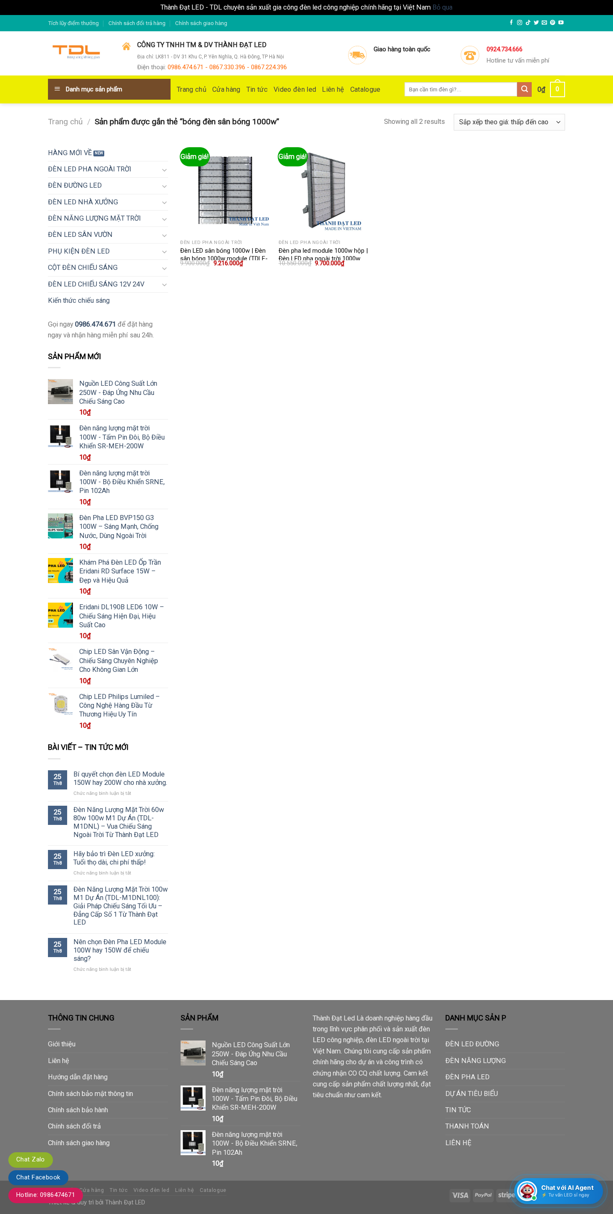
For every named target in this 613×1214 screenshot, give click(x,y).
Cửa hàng (226, 89)
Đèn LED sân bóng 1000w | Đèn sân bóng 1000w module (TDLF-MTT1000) (224, 259)
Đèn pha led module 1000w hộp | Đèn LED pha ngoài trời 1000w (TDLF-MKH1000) (323, 259)
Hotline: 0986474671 (45, 1195)
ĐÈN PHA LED (467, 1077)
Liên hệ (333, 89)
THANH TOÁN (467, 1126)
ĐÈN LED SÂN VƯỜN (80, 235)
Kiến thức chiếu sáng (79, 300)
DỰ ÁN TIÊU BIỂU (471, 1094)
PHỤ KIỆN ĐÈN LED (79, 251)
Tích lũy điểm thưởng (73, 23)
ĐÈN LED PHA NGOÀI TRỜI (89, 169)
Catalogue (365, 89)
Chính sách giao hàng (201, 23)
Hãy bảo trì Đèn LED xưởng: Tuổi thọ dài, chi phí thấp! (114, 858)
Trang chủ (191, 89)
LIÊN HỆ (458, 1143)
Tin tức (257, 89)
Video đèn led (295, 89)
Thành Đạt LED (125, 1202)
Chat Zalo (30, 1159)
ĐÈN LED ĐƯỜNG (472, 1044)
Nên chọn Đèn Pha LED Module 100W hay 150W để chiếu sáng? (119, 950)
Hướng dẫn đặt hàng (78, 1077)
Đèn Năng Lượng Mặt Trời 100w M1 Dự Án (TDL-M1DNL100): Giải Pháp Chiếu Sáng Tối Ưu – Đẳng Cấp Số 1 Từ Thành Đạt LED (120, 905)
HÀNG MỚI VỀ (70, 153)
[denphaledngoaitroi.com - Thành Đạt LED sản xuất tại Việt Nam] (79, 53)
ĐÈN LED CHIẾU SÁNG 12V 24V (96, 284)
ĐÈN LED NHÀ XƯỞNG (83, 202)
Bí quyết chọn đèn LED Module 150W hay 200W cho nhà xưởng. (120, 778)
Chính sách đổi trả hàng (137, 23)
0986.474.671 (95, 324)
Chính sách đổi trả (74, 1126)
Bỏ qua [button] (442, 7)
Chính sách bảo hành (78, 1110)
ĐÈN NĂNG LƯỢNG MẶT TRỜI (94, 218)
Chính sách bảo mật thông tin (90, 1094)
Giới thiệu (61, 1044)
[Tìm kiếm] (524, 89)
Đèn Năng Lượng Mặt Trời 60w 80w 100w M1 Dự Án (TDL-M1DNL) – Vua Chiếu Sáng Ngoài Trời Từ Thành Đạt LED (118, 822)
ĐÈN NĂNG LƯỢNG (475, 1061)
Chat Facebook (38, 1177)
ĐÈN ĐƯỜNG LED (75, 185)
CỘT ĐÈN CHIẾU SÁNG (83, 267)
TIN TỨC (458, 1110)
